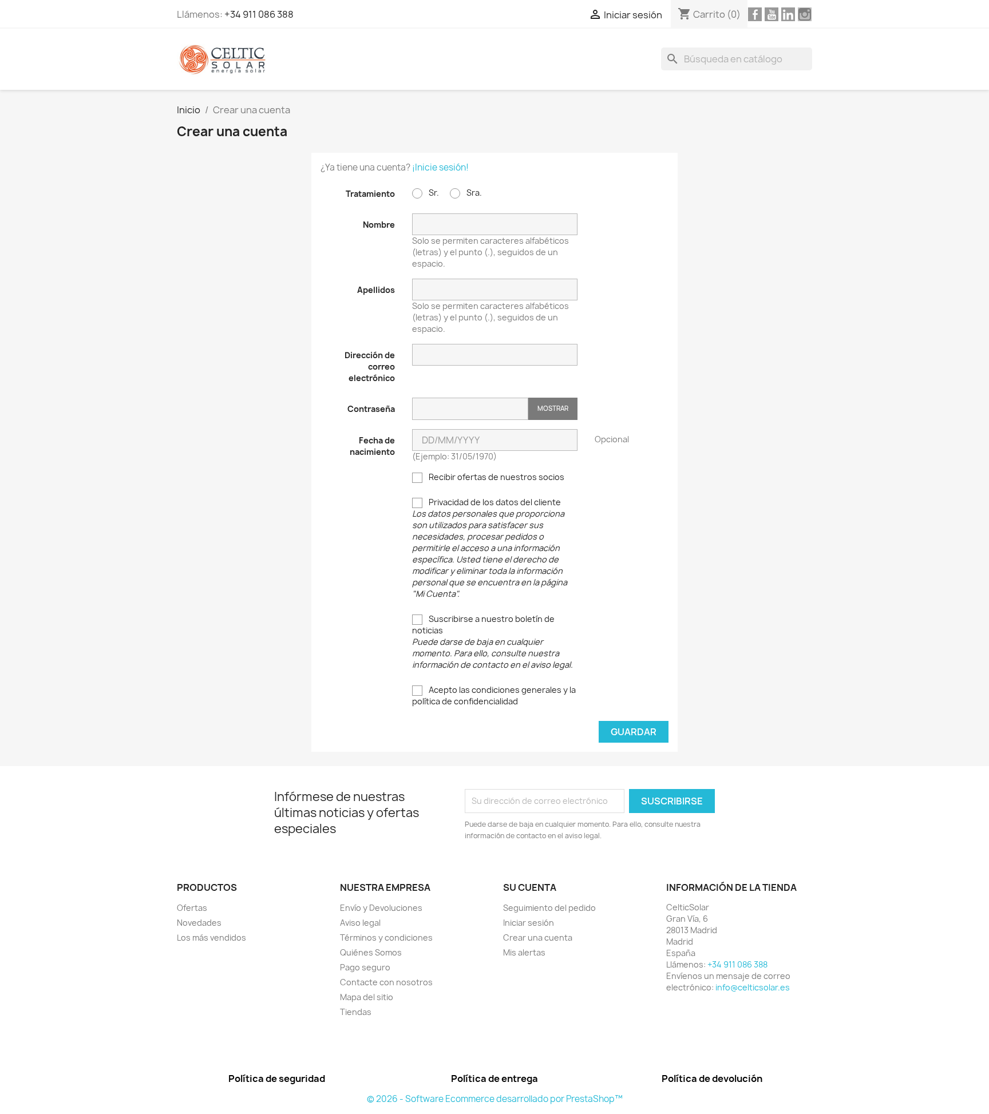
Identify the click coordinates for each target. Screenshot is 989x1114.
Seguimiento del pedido (549, 907)
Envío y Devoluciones (381, 907)
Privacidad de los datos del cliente (489, 548)
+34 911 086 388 (259, 14)
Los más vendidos (211, 937)
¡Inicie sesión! (440, 167)
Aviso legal (360, 922)
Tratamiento (370, 193)
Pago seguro (365, 967)
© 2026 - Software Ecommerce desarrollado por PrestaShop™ (495, 1099)
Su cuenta (529, 887)
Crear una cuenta (537, 937)
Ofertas (192, 907)
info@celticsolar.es (752, 987)
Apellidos (376, 289)
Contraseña (371, 408)
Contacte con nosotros (386, 982)
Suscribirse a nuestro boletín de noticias (492, 641)
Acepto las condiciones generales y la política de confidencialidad (494, 695)
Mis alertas (524, 952)
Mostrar (552, 408)
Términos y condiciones (386, 937)
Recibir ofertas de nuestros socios (495, 476)
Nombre (379, 224)
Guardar (633, 732)
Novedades (199, 922)
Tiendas (355, 1011)
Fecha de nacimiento (372, 446)
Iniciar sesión (528, 922)
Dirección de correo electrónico (370, 366)
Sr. (433, 192)
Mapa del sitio (366, 997)
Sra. (473, 192)
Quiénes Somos (371, 952)
